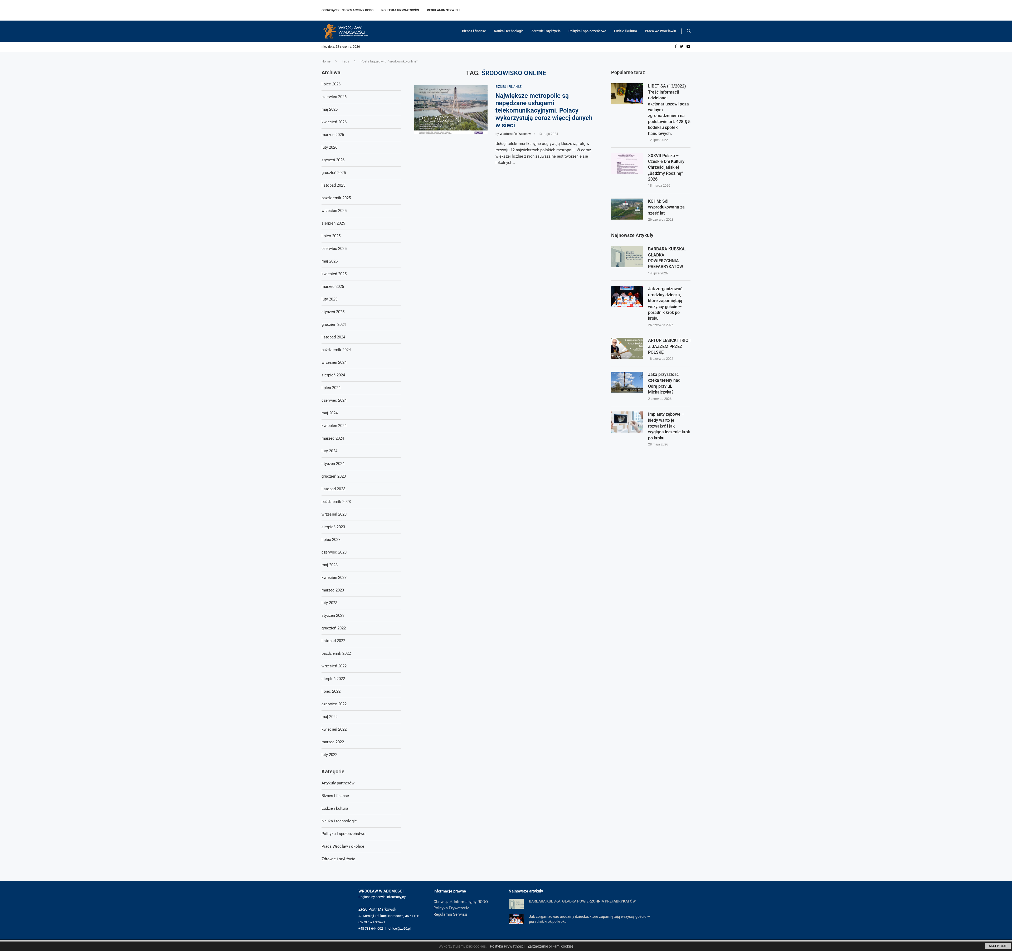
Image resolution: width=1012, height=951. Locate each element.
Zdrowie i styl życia (546, 31)
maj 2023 (330, 564)
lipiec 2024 (331, 387)
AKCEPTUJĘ (998, 946)
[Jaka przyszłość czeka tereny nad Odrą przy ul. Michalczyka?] (627, 382)
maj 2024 (330, 413)
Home (326, 61)
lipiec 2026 (331, 84)
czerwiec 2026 (334, 96)
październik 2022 (336, 653)
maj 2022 (330, 716)
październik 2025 (336, 198)
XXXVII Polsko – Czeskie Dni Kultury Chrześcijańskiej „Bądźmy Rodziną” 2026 (666, 167)
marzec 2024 (333, 438)
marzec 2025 (333, 286)
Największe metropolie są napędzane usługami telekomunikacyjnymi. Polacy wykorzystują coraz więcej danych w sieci (543, 110)
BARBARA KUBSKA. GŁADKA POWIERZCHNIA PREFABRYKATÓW (667, 257)
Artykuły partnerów (338, 783)
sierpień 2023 (333, 527)
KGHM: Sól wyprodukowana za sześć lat (666, 207)
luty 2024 (329, 451)
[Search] (688, 31)
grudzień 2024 (334, 324)
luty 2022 (329, 754)
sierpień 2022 (333, 678)
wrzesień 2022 (334, 666)
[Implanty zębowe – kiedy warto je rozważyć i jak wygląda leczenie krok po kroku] (627, 422)
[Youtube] (688, 46)
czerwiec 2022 (334, 704)
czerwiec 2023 (334, 552)
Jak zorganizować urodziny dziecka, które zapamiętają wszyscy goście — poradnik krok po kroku (665, 303)
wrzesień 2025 (334, 210)
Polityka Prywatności (400, 10)
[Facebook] (675, 46)
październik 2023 (336, 501)
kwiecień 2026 (334, 122)
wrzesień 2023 (334, 514)
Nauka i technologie (508, 31)
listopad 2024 (333, 337)
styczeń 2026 (333, 160)
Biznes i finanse (474, 31)
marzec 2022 (333, 742)
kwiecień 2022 (334, 729)
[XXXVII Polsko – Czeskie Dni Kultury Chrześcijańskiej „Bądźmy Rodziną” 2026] (627, 163)
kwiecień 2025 (334, 273)
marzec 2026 (333, 134)
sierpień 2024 (333, 375)
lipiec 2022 (331, 691)
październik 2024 (336, 349)
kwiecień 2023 (334, 577)
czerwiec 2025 (334, 248)
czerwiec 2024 (334, 400)
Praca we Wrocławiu (660, 31)
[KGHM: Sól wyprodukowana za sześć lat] (627, 209)
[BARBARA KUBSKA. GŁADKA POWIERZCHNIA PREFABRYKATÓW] (627, 256)
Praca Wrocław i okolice (343, 846)
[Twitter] (682, 46)
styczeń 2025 (333, 311)
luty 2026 (329, 147)
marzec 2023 (333, 590)
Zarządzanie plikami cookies (550, 946)
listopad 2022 (333, 640)
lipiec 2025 (331, 236)
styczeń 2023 (333, 615)
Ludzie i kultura (625, 31)
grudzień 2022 (334, 628)
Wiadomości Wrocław (515, 134)
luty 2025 (329, 299)
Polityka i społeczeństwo (587, 31)
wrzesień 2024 (334, 362)
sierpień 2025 (333, 223)
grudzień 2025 (334, 172)
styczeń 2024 (333, 463)
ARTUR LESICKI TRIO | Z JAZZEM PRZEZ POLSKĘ (669, 346)
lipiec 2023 (331, 539)
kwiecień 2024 (334, 425)
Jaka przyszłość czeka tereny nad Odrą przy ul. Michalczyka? (664, 383)
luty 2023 (329, 602)
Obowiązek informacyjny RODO (347, 10)
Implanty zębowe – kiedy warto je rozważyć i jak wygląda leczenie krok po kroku (669, 426)
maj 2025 (330, 261)
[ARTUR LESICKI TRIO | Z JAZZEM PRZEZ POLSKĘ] (627, 348)
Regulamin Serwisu (443, 10)
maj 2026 (330, 109)
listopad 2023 (333, 489)
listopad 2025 (333, 185)
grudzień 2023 (334, 476)
